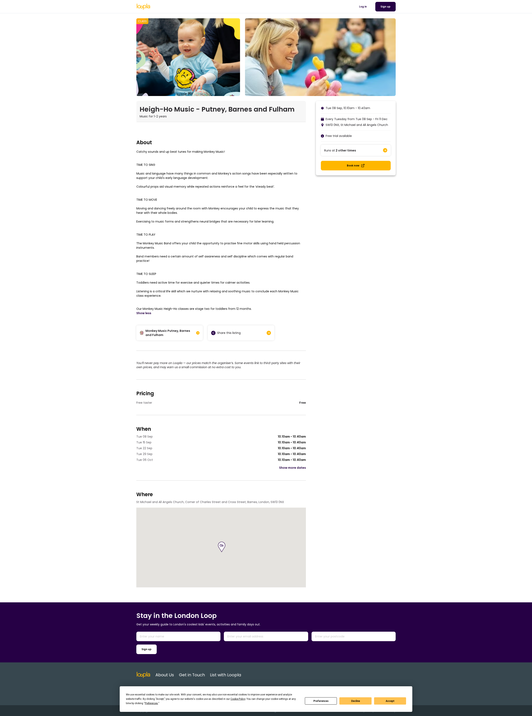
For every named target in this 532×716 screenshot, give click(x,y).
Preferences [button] (151, 703)
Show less (143, 313)
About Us (164, 675)
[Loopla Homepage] (143, 7)
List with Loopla (225, 675)
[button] (221, 547)
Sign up (146, 649)
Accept (390, 701)
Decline (355, 701)
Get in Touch (192, 675)
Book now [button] (353, 165)
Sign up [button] (385, 6)
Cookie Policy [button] (237, 699)
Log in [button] (363, 6)
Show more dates (292, 468)
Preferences (321, 701)
